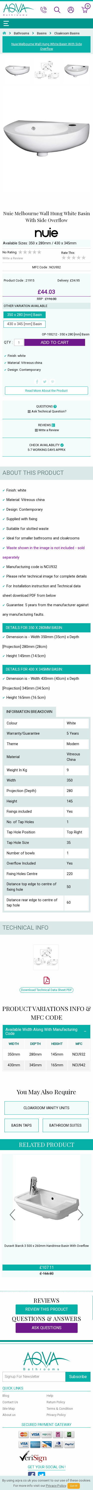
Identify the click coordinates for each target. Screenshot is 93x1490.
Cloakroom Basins (67, 33)
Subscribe (78, 1376)
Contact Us (10, 1402)
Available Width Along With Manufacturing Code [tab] (41, 1031)
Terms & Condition (60, 1408)
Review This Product (46, 1309)
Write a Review (12, 258)
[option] (17, 71)
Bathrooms (21, 33)
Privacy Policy (56, 1415)
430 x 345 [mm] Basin (24, 324)
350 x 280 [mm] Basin (24, 315)
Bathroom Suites (65, 1125)
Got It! (73, 1486)
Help (50, 1395)
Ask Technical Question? (48, 411)
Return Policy (56, 1402)
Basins (42, 33)
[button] (12, 1215)
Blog (5, 1395)
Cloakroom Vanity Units (46, 1108)
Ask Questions (47, 1327)
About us (9, 1415)
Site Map (8, 1408)
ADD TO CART (55, 342)
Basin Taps (21, 1125)
